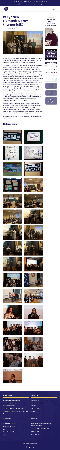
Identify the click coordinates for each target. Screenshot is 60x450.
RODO (33, 411)
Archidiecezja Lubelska (9, 423)
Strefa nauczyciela (39, 4)
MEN (4, 429)
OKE (4, 435)
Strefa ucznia (27, 4)
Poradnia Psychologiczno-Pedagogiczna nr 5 (15, 412)
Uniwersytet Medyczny (9, 403)
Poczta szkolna (35, 408)
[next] (56, 63)
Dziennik (17, 4)
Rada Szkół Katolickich (9, 426)
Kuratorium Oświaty (9, 432)
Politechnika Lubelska (9, 406)
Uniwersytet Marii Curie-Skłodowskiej (13, 408)
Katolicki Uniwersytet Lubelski (11, 400)
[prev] (46, 63)
